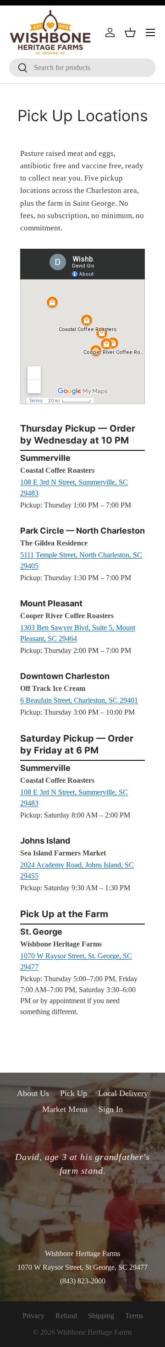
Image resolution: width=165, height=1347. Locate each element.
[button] (130, 32)
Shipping (101, 1316)
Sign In (111, 1109)
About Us (33, 1093)
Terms (134, 1316)
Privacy (33, 1316)
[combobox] (82, 68)
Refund (66, 1316)
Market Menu (65, 1109)
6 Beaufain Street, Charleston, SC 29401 (79, 700)
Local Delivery (123, 1093)
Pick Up (73, 1093)
